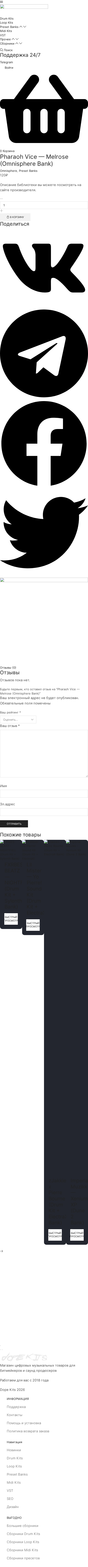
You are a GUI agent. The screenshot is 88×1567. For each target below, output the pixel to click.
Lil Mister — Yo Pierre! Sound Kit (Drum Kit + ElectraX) (37, 888)
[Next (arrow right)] (2, 1349)
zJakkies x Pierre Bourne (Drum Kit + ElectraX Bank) (59, 1201)
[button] (1, 2)
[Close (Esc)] (0, 1345)
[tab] (44, 667)
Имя (3, 786)
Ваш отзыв (10, 726)
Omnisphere (8, 171)
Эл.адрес (7, 804)
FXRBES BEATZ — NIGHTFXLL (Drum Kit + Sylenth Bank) (18, 885)
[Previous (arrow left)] (0, 1349)
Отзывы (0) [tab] (8, 667)
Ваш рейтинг (10, 712)
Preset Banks (28, 171)
